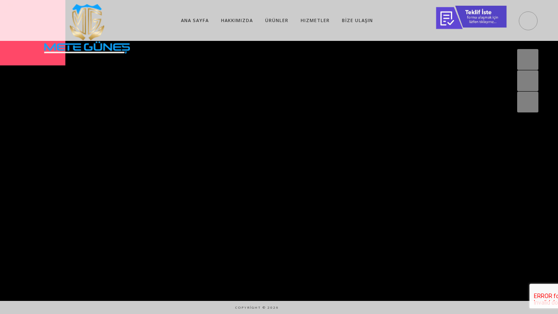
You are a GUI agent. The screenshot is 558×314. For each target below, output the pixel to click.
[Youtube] (303, 307)
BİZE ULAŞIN (357, 20)
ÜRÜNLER (276, 20)
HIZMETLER (315, 20)
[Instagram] (289, 307)
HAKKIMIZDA (237, 20)
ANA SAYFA (195, 20)
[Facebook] (332, 307)
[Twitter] (318, 307)
